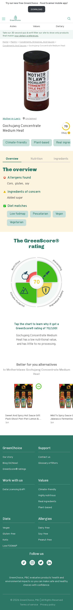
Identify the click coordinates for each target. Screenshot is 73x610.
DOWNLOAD (36, 9)
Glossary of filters (48, 463)
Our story (8, 457)
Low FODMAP (10, 545)
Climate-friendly (16, 142)
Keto (5, 539)
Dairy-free (44, 527)
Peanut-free (45, 539)
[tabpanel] (36, 196)
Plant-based (41, 142)
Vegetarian (16, 222)
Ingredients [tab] (61, 159)
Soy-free (43, 533)
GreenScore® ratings (14, 469)
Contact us (44, 457)
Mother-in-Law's (11, 118)
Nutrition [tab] (37, 159)
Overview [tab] (12, 159)
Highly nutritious (47, 495)
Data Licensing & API (14, 489)
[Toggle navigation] (5, 18)
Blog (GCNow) (10, 463)
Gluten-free (9, 533)
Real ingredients (47, 501)
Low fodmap (17, 214)
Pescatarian (40, 214)
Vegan (59, 214)
